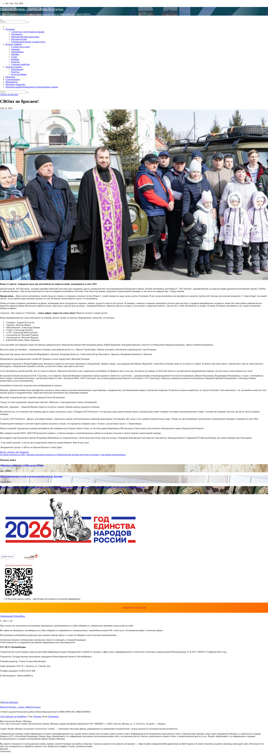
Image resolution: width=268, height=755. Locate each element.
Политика (10, 77)
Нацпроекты (12, 82)
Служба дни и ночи (20, 47)
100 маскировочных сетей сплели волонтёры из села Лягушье (31, 476)
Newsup (37, 716)
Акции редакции (14, 67)
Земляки (15, 54)
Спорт (14, 57)
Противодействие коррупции (25, 37)
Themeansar (53, 716)
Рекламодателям (19, 39)
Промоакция (17, 69)
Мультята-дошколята (15, 84)
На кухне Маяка (19, 74)
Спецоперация (13, 79)
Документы (16, 34)
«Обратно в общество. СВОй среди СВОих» (22, 465)
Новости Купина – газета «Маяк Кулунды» (32, 9)
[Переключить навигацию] (1, 19)
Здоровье (15, 49)
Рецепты (15, 72)
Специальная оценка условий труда (28, 42)
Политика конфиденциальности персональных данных (32, 87)
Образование (17, 52)
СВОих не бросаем (9, 94)
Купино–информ (14, 44)
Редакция (10, 29)
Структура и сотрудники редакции (27, 32)
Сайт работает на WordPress (13, 716)
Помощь (15, 59)
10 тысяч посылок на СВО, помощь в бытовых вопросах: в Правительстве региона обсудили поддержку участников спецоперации (63, 454)
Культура (15, 62)
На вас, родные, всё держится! (14, 452)
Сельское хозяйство (20, 64)
